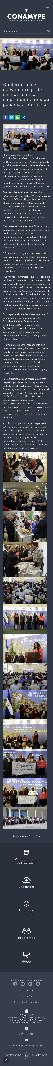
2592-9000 (26, 1034)
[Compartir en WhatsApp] (17, 117)
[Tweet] (11, 117)
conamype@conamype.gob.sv (26, 1045)
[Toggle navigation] (47, 8)
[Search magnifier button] (48, 30)
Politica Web (26, 996)
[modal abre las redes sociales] (23, 117)
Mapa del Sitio (27, 990)
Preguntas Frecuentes (26, 1002)
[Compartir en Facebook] (5, 117)
